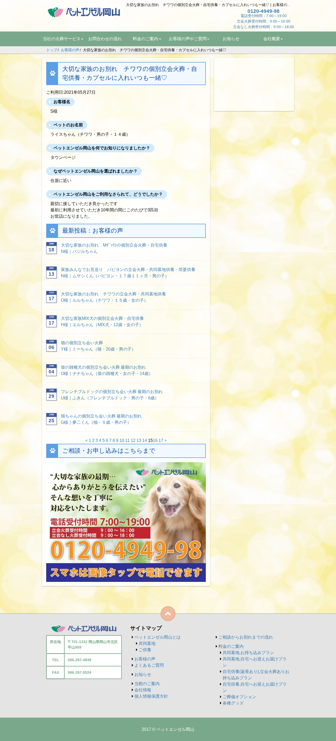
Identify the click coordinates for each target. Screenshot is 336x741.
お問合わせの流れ (105, 38)
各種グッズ (233, 703)
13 (138, 440)
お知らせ (231, 38)
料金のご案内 (145, 38)
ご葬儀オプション (239, 697)
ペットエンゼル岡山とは (157, 637)
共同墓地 (147, 643)
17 (161, 440)
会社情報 (142, 690)
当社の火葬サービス (62, 38)
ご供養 (145, 650)
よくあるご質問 (149, 665)
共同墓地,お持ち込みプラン (248, 652)
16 (155, 440)
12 (133, 440)
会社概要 (271, 38)
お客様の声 (144, 659)
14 (144, 440)
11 (127, 440)
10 (121, 440)
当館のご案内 (147, 683)
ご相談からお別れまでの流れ (245, 637)
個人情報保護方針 (151, 696)
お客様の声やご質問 (188, 38)
